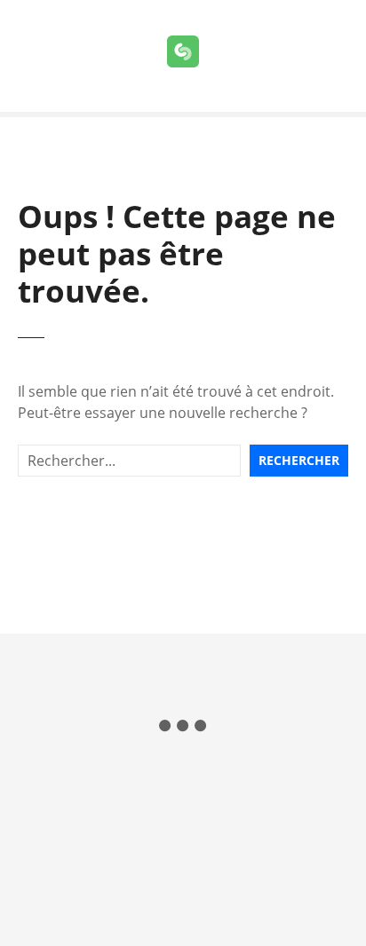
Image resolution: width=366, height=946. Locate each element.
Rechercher (299, 460)
